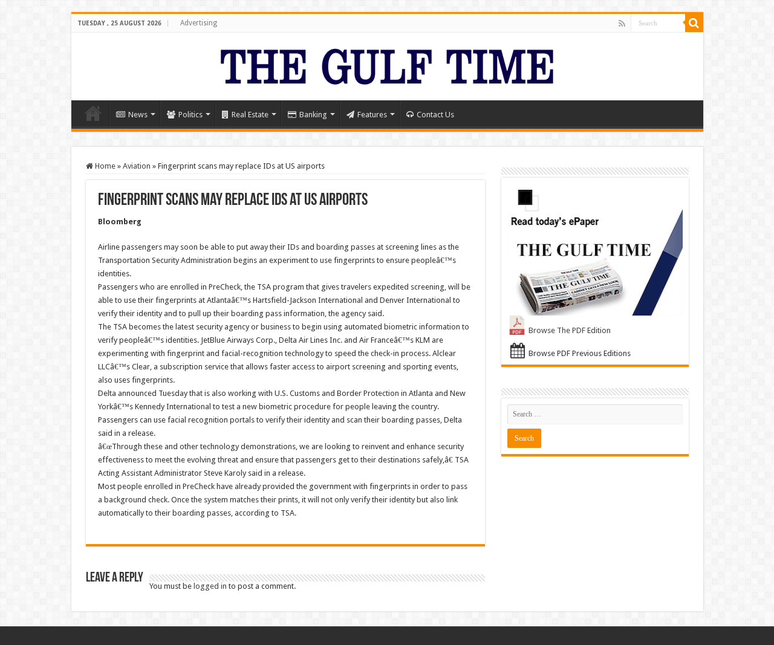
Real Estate (250, 114)
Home (93, 113)
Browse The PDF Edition (569, 330)
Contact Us (435, 114)
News (138, 114)
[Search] (694, 23)
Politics (190, 114)
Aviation (137, 165)
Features (372, 114)
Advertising (198, 23)
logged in (210, 586)
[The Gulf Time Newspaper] (387, 64)
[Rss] (621, 23)
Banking (313, 114)
